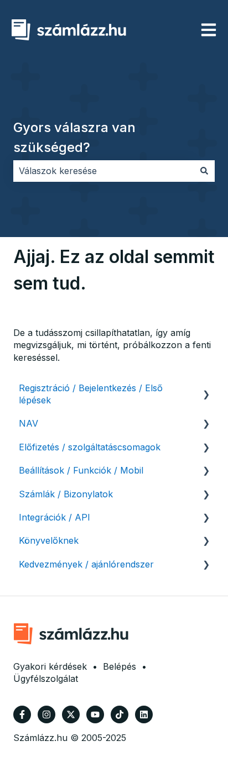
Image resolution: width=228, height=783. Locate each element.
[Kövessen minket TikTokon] (119, 714)
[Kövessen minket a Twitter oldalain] (71, 714)
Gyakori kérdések (50, 666)
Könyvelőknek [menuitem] (49, 540)
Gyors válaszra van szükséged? (74, 137)
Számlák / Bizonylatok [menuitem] (66, 494)
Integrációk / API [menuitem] (54, 517)
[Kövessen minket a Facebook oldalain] (22, 714)
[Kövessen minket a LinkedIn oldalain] (144, 714)
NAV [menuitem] (28, 423)
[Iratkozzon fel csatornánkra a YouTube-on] (95, 714)
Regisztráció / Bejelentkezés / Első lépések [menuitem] (91, 394)
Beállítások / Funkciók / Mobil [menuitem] (81, 470)
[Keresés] (204, 170)
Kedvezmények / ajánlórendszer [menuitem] (86, 564)
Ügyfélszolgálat (45, 678)
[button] (206, 388)
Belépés (119, 666)
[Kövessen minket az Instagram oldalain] (46, 714)
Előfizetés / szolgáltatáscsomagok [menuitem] (89, 447)
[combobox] (103, 170)
